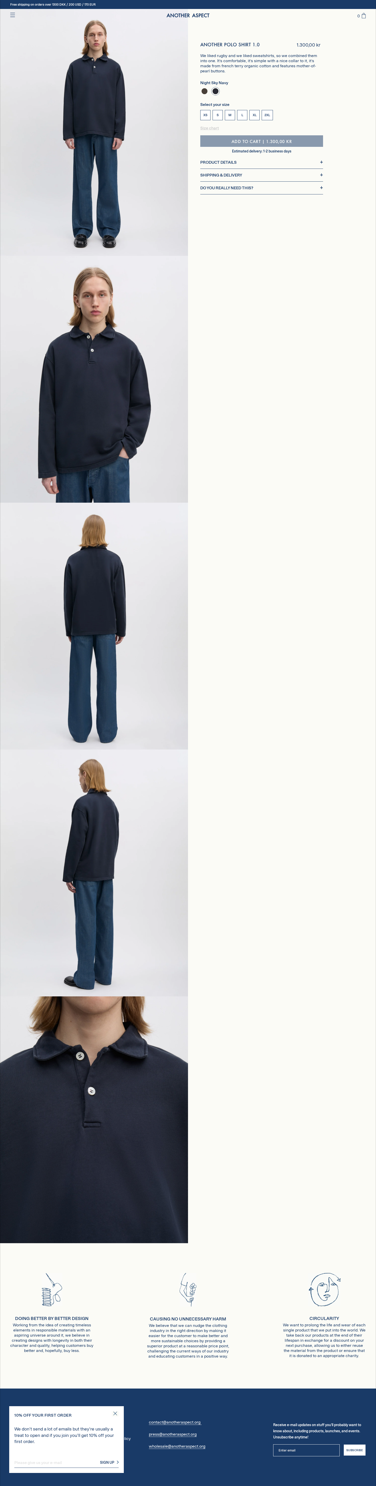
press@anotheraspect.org (173, 1434)
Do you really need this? (226, 187)
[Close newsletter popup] (115, 1413)
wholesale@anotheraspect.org (177, 1446)
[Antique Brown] (204, 91)
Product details (218, 162)
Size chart (209, 128)
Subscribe (354, 1450)
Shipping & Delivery (221, 175)
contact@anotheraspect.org (175, 1422)
